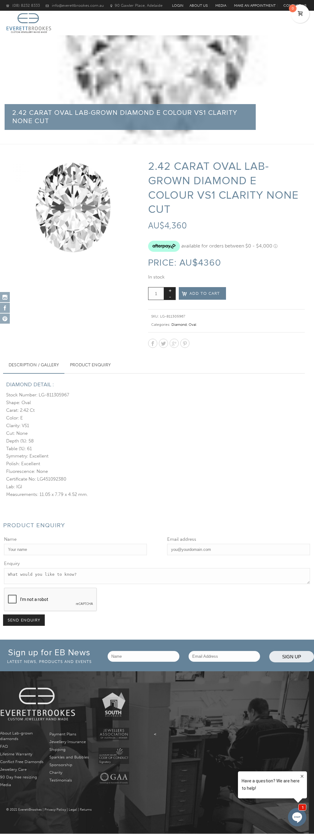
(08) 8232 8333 (26, 5)
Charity (55, 772)
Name (10, 539)
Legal (73, 810)
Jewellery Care (13, 769)
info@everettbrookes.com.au (78, 5)
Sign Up (291, 656)
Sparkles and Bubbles (69, 757)
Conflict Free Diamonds (22, 761)
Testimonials (60, 780)
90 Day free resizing (18, 777)
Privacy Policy (55, 810)
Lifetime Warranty (16, 754)
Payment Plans (62, 734)
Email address (181, 539)
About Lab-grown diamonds (16, 736)
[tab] (33, 365)
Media (5, 784)
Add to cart (205, 293)
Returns (86, 810)
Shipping (57, 749)
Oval (192, 324)
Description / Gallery (34, 365)
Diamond (179, 324)
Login (177, 5)
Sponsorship (60, 764)
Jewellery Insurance (67, 741)
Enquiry (12, 563)
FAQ (4, 746)
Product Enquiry (90, 365)
